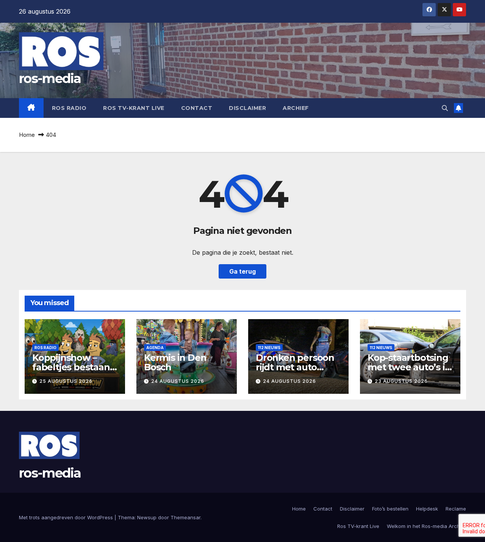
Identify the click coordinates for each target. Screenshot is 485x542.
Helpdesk (427, 509)
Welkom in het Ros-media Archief (426, 526)
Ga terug (242, 271)
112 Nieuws (269, 347)
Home (27, 134)
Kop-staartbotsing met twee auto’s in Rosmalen (409, 367)
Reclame (456, 509)
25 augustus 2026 (65, 381)
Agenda (155, 347)
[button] (445, 108)
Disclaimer (247, 108)
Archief (296, 108)
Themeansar (185, 517)
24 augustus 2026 (177, 381)
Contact (197, 108)
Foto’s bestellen (390, 509)
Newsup (146, 517)
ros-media (50, 78)
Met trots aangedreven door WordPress (66, 517)
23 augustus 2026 (401, 381)
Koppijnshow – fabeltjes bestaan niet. (71, 367)
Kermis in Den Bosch (175, 362)
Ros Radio (69, 108)
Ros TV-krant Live (133, 108)
